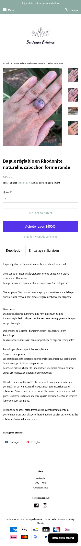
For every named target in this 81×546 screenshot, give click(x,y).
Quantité (7, 192)
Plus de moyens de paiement (40, 236)
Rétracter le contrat (63, 538)
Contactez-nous (40, 488)
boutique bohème (34, 519)
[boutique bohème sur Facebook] (36, 506)
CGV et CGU (40, 483)
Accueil (6, 63)
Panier (74, 10)
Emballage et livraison (44, 250)
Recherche (40, 478)
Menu (11, 10)
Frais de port (24, 183)
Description (14, 250)
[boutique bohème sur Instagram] (45, 506)
